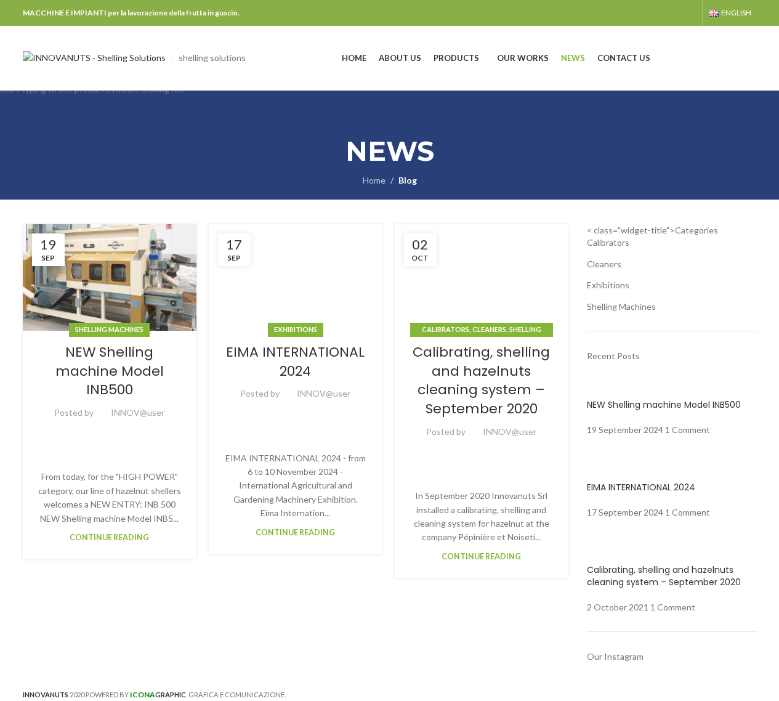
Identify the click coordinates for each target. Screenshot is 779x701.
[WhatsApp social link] (131, 437)
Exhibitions (295, 329)
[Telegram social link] (146, 437)
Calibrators (445, 329)
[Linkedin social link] (117, 437)
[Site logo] (94, 57)
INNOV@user (137, 412)
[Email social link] (87, 437)
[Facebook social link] (672, 13)
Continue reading (109, 537)
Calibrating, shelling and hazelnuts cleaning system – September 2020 (481, 380)
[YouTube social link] (688, 13)
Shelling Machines (109, 329)
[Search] (752, 58)
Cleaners (489, 329)
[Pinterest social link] (102, 437)
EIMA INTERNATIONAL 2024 (295, 361)
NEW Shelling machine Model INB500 (109, 371)
